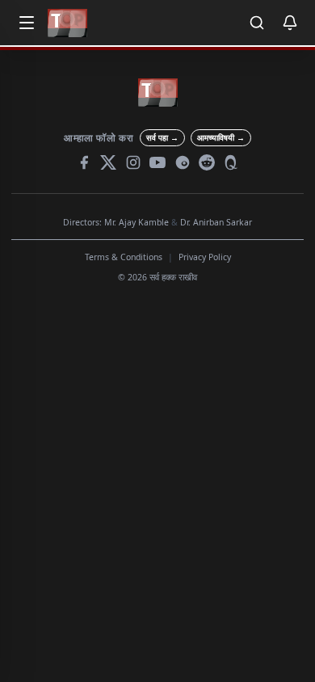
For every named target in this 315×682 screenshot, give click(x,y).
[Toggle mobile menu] (26, 22)
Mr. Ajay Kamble (136, 222)
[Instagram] (133, 162)
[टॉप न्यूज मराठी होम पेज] (67, 23)
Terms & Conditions (123, 257)
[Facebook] (84, 162)
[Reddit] (207, 162)
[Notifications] (290, 22)
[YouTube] (157, 162)
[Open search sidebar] (257, 22)
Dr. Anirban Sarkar (216, 222)
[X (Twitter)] (108, 162)
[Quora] (232, 162)
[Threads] (182, 162)
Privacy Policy (204, 257)
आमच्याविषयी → (221, 137)
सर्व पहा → (162, 137)
